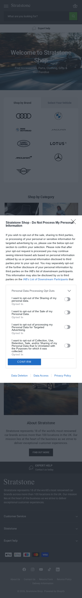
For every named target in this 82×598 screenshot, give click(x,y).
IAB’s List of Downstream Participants (45, 279)
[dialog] (41, 299)
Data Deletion (19, 375)
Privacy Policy (62, 375)
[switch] (67, 299)
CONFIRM (24, 361)
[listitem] (41, 291)
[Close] (74, 223)
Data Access (41, 375)
